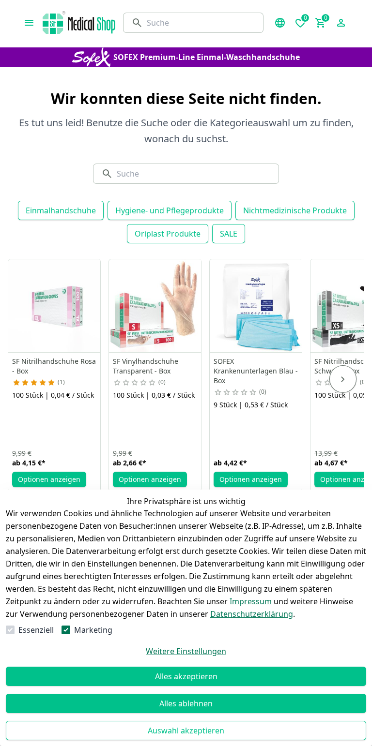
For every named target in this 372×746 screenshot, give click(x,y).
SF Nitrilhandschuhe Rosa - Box (54, 366)
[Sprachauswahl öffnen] (280, 22)
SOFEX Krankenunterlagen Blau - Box (256, 371)
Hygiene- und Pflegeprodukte (169, 210)
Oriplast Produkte (168, 233)
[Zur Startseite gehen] (79, 22)
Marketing (93, 630)
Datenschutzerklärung (251, 614)
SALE (228, 233)
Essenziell (36, 630)
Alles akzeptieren (186, 676)
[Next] (342, 379)
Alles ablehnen (186, 703)
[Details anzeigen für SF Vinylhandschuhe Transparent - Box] (155, 305)
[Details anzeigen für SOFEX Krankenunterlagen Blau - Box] (256, 305)
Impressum (251, 601)
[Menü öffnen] (29, 22)
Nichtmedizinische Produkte (295, 210)
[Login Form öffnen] (341, 22)
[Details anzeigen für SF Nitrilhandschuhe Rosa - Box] (54, 305)
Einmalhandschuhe (61, 210)
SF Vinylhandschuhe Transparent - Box (145, 366)
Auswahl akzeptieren (186, 730)
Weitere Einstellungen (186, 651)
